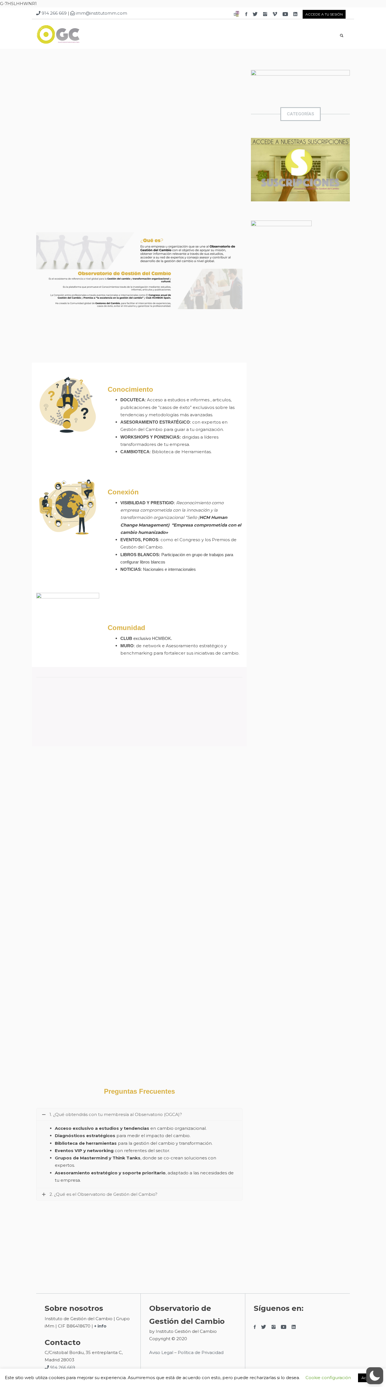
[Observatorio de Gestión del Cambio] (72, 36)
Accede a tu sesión (324, 14)
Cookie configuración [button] (328, 1377)
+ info (100, 1326)
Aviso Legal (161, 1352)
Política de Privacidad (201, 1352)
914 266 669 (53, 13)
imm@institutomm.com (101, 13)
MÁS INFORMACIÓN (139, 177)
